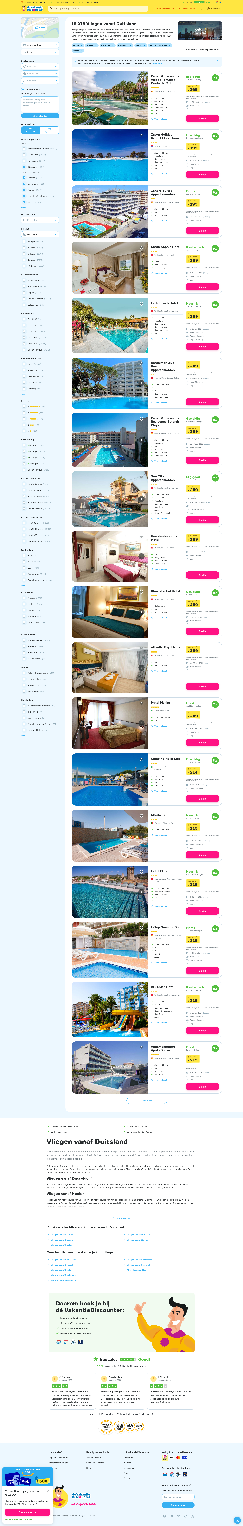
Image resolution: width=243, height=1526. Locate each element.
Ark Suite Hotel (162, 987)
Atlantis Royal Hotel (166, 647)
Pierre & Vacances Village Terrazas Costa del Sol (165, 79)
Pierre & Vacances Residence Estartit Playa (165, 421)
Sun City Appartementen (163, 478)
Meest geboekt (208, 49)
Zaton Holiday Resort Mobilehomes (166, 136)
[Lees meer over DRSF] (80, 1342)
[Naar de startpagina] (32, 9)
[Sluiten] (48, 1491)
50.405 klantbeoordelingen (132, 1366)
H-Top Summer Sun (166, 927)
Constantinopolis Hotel (164, 537)
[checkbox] (40, 149)
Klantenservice (187, 8)
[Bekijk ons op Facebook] (164, 1516)
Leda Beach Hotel (164, 303)
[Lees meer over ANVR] (217, 2)
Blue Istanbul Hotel (165, 591)
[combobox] (98, 9)
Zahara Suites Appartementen (163, 192)
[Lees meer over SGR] (220, 2)
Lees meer (157, 63)
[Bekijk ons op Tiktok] (185, 1516)
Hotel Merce (160, 871)
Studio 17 (158, 815)
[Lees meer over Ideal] (73, 1342)
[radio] (40, 319)
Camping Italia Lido (166, 759)
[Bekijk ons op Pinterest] (178, 1516)
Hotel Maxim (160, 702)
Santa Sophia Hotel (165, 247)
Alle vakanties (163, 8)
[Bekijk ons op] (171, 1516)
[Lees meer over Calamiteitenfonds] (178, 1474)
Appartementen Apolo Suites (163, 1048)
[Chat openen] (237, 1520)
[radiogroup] (40, 334)
